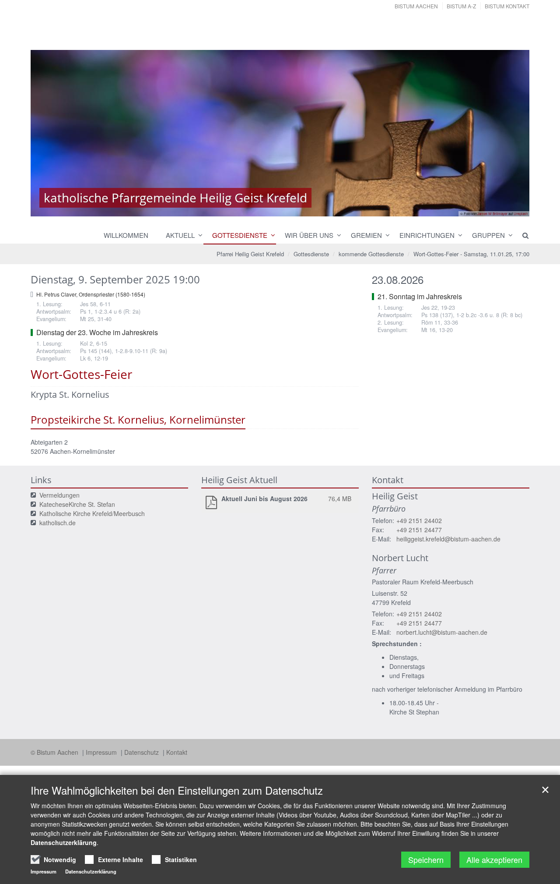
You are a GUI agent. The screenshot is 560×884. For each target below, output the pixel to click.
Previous (52, 133)
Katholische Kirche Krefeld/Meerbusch (92, 513)
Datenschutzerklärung (64, 842)
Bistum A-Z (461, 6)
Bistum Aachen (416, 6)
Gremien (366, 235)
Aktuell (180, 235)
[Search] (521, 235)
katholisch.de (57, 522)
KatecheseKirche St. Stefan (77, 504)
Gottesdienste (239, 235)
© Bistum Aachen (55, 752)
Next (507, 133)
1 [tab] (266, 207)
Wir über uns (309, 235)
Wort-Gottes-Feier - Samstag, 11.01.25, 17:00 (471, 254)
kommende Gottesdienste (371, 254)
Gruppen (488, 235)
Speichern (426, 859)
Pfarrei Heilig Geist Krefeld (250, 254)
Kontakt (176, 752)
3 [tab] (293, 207)
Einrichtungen (427, 235)
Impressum (102, 752)
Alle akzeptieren (494, 859)
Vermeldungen (59, 495)
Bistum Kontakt (507, 6)
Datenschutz (142, 752)
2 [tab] (280, 207)
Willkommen (126, 235)
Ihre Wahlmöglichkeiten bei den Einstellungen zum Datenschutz (177, 790)
